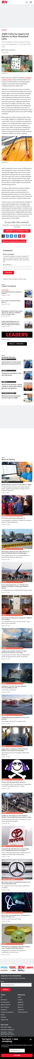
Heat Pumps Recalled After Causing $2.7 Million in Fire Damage (17, 618)
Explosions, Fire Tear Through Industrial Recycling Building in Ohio (14, 686)
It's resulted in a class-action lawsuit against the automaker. (15, 886)
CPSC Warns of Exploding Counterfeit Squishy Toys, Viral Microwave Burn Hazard (16, 947)
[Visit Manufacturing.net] (12, 970)
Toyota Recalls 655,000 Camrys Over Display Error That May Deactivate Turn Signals (15, 849)
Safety (4, 30)
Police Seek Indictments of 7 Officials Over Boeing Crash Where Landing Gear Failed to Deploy (11, 323)
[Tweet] (15, 236)
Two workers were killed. (9, 690)
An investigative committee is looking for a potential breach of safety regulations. (16, 521)
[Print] (3, 236)
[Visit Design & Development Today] (4, 967)
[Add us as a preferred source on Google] (23, 236)
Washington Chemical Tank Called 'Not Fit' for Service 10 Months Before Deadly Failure (12, 312)
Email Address (7, 264)
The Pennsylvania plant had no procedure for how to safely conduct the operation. (16, 820)
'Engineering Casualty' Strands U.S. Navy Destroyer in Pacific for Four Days (14, 651)
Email (2, 981)
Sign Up (5, 989)
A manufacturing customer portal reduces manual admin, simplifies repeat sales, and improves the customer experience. (15, 488)
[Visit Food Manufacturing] (12, 967)
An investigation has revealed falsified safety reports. (17, 590)
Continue (17, 1055)
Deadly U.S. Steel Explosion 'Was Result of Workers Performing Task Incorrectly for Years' (17, 816)
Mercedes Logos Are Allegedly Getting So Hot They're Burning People (16, 882)
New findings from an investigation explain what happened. (15, 753)
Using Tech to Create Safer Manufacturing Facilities (11, 363)
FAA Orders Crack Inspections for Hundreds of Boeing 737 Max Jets (16, 916)
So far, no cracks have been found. (11, 919)
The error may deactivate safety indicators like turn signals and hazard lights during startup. (16, 853)
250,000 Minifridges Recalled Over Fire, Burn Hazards (15, 718)
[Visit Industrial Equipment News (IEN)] (21, 967)
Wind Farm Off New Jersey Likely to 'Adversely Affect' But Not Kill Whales (12, 386)
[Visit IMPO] (29, 967)
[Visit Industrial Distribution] (4, 970)
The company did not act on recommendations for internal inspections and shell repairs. (16, 556)
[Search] (26, 2)
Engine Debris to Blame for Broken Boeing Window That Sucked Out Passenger (15, 749)
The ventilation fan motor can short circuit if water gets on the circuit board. (16, 622)
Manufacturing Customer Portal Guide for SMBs (11, 397)
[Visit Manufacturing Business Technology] (21, 970)
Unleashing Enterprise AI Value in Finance (12, 292)
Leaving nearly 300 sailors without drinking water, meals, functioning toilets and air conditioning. (16, 655)
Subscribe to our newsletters (17, 231)
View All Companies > (17, 344)
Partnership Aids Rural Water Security (13, 782)
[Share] (7, 236)
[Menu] (30, 2)
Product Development (9, 879)
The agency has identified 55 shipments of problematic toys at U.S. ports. (14, 951)
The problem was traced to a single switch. (14, 721)
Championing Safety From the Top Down (12, 374)
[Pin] (19, 236)
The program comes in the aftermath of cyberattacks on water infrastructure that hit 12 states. (17, 785)
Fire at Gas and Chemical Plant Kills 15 (11, 301)
